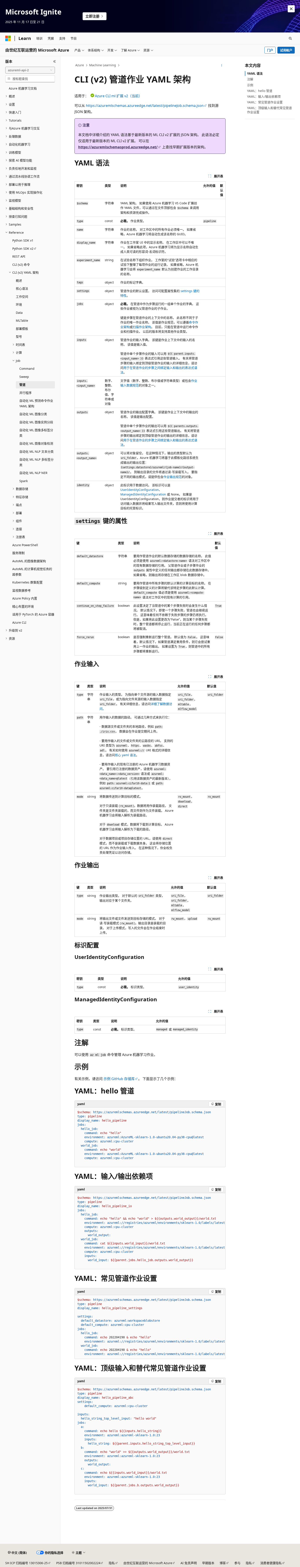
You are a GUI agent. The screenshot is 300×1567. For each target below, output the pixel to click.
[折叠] (54, 61)
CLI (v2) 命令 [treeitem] (21, 264)
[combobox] (30, 70)
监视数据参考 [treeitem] (21, 590)
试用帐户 (286, 50)
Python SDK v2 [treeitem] (22, 248)
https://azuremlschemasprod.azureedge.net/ (118, 147)
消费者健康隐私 (271, 1563)
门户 (270, 50)
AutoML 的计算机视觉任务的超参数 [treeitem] (32, 571)
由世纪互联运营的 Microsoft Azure (147, 1563)
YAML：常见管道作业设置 (265, 102)
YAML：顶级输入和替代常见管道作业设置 (269, 110)
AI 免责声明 (189, 1563)
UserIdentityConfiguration (139, 490)
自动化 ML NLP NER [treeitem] (33, 473)
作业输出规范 (172, 477)
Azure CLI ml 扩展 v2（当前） (118, 95)
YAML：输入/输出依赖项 (264, 96)
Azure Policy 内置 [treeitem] (24, 598)
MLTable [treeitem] (22, 320)
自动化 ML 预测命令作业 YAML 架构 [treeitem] (36, 403)
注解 (250, 79)
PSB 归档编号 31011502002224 (78, 1563)
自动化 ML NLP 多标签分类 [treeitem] (36, 462)
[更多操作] (222, 65)
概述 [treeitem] (19, 280)
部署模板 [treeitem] (22, 329)
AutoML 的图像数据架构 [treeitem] (29, 561)
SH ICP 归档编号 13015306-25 (26, 1563)
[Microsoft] (8, 38)
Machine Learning (102, 65)
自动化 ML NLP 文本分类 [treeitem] (36, 451)
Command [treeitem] (26, 368)
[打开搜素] (290, 38)
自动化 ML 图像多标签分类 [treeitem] (36, 433)
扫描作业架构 (142, 327)
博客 (223, 1563)
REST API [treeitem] (18, 256)
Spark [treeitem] (23, 481)
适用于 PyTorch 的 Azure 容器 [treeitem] (33, 614)
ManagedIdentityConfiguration (143, 494)
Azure (79, 65)
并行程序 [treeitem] (25, 393)
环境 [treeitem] (19, 304)
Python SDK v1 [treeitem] (22, 240)
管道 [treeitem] (22, 384)
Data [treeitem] (19, 313)
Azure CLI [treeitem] (19, 622)
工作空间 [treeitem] (22, 296)
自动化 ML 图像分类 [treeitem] (33, 414)
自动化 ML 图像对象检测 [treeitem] (36, 443)
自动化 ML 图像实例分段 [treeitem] (36, 422)
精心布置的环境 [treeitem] (23, 606)
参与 (237, 1563)
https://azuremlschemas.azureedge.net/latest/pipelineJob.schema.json (145, 105)
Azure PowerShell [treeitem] (25, 545)
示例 (250, 85)
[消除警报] (291, 8)
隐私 (112, 1563)
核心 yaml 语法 (125, 755)
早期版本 (208, 1563)
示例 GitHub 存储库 (119, 1078)
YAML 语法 (255, 73)
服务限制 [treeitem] (18, 553)
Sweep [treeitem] (24, 377)
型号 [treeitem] (19, 336)
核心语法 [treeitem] (22, 288)
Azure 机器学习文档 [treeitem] (23, 88)
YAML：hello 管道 (259, 91)
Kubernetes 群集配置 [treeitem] (27, 582)
